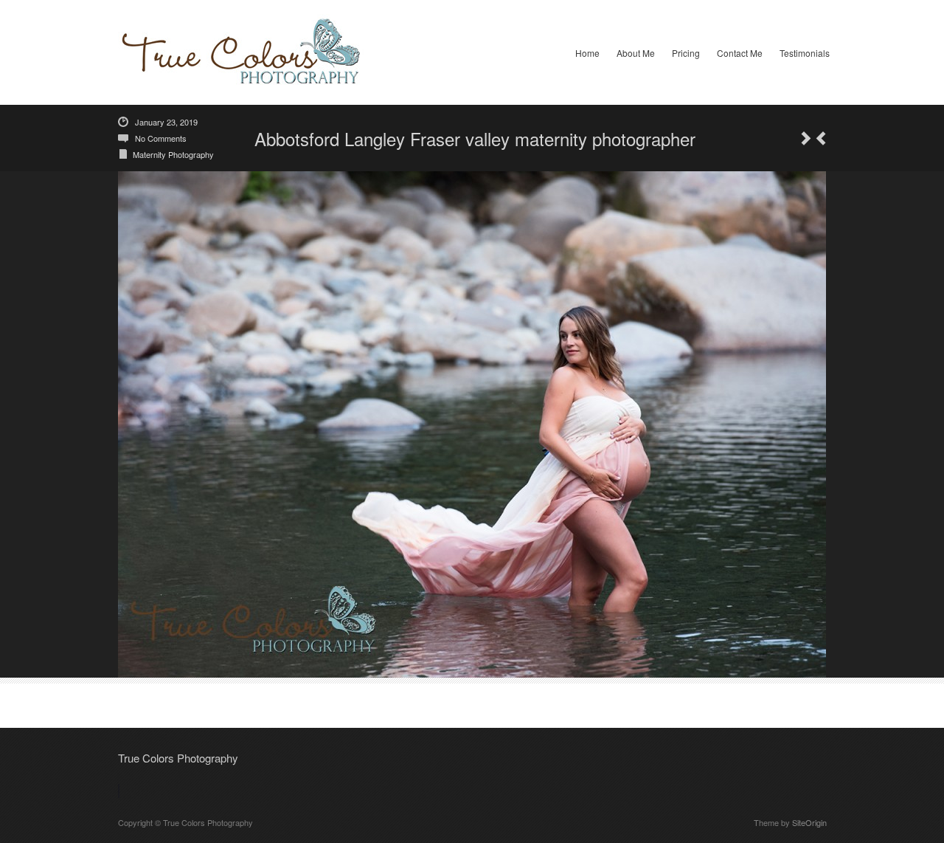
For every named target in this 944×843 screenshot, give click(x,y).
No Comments (161, 138)
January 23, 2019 (166, 122)
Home (587, 53)
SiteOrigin (809, 822)
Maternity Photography (173, 154)
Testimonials (805, 53)
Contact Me (740, 53)
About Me (636, 53)
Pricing (686, 53)
